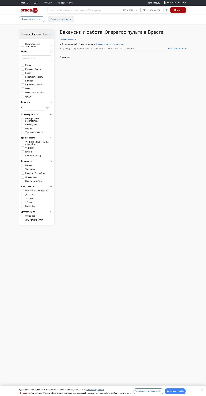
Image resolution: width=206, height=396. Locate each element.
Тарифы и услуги (65, 3)
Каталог (48, 3)
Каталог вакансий (68, 39)
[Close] (202, 389)
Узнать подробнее (95, 389)
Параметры (154, 10)
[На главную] (29, 10)
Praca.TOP (24, 3)
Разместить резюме (31, 19)
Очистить (47, 34)
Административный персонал (110, 44)
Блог (36, 3)
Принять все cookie (175, 391)
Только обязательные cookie (148, 391)
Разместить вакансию (61, 19)
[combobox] (130, 10)
